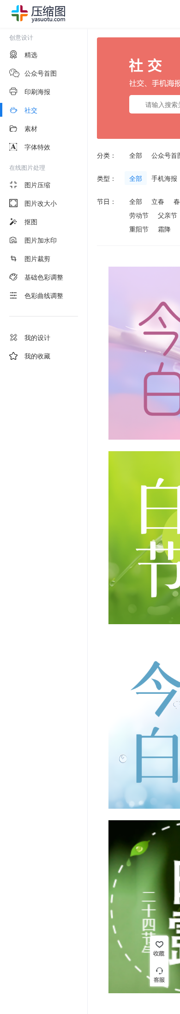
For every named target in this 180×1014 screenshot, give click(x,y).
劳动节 (139, 215)
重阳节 (139, 228)
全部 (135, 155)
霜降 (164, 228)
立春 (157, 201)
